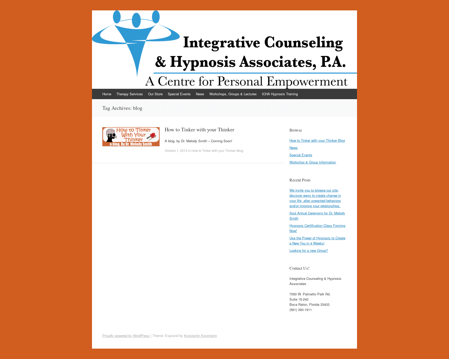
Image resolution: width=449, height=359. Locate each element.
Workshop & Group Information (312, 162)
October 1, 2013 (176, 150)
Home (106, 93)
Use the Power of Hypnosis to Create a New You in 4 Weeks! (317, 240)
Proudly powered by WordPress (126, 335)
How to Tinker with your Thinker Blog (217, 150)
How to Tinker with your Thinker (199, 129)
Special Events (179, 93)
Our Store (155, 93)
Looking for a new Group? (308, 250)
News (200, 93)
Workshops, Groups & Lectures (233, 93)
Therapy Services (129, 93)
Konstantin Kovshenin (200, 335)
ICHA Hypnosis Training (280, 93)
